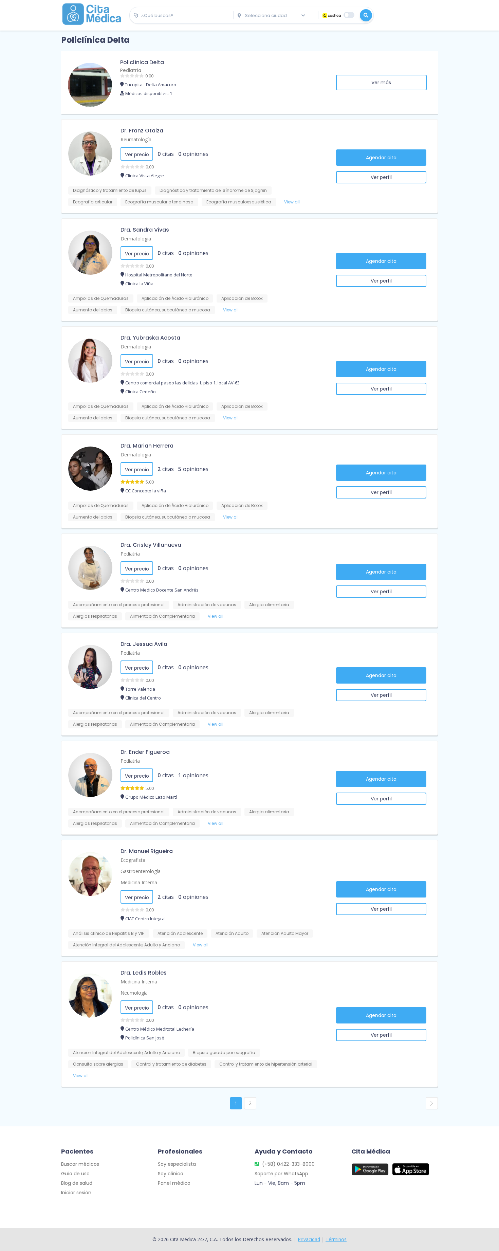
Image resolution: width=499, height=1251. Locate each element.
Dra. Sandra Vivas (145, 230)
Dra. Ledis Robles (144, 973)
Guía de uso (75, 1173)
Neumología (134, 993)
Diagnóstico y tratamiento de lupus (110, 190)
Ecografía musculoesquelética (238, 202)
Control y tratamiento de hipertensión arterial (265, 1064)
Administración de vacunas (207, 605)
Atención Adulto (232, 933)
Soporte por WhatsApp (281, 1173)
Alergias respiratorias (95, 616)
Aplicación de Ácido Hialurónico (175, 298)
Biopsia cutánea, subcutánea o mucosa (167, 310)
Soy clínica (170, 1173)
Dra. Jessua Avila (144, 644)
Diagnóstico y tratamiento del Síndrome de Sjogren (213, 190)
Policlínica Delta (142, 62)
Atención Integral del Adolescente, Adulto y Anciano (126, 945)
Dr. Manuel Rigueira (147, 851)
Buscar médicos (80, 1164)
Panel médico (174, 1183)
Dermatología (136, 238)
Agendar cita (381, 157)
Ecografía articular (92, 202)
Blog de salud (76, 1183)
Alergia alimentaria (269, 605)
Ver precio (137, 154)
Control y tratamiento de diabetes (171, 1064)
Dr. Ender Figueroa (145, 752)
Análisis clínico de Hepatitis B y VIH (109, 933)
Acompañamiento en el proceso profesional (119, 605)
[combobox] (181, 16)
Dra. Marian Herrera (147, 446)
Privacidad (309, 1239)
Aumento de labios (92, 310)
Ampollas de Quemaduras (101, 298)
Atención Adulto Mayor (284, 933)
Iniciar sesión (76, 1192)
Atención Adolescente (180, 933)
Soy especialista (177, 1164)
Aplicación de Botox (242, 298)
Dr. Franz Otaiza (142, 130)
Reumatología (136, 139)
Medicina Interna (139, 882)
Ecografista (133, 860)
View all (292, 202)
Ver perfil (381, 177)
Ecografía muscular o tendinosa (159, 202)
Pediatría (130, 70)
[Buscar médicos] (366, 15)
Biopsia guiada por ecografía (224, 1052)
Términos (336, 1239)
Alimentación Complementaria (162, 616)
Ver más (381, 82)
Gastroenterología (141, 871)
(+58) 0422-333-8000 (288, 1164)
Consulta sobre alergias (98, 1064)
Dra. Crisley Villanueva (151, 545)
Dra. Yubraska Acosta (150, 338)
